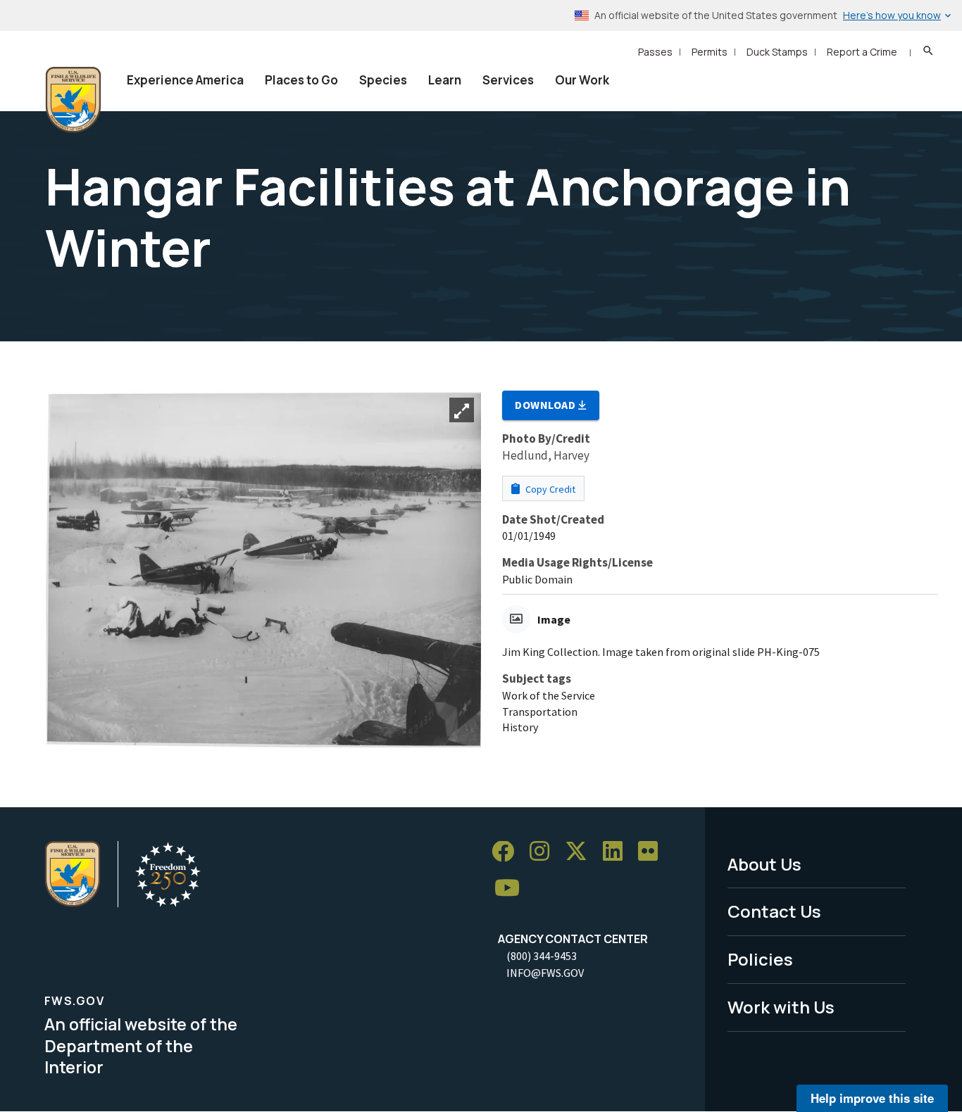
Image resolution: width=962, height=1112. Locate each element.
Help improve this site (872, 1097)
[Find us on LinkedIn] (617, 852)
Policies (760, 959)
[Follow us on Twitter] (581, 852)
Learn (444, 80)
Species (383, 80)
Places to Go (301, 80)
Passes (655, 51)
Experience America (185, 80)
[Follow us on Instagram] (544, 852)
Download (546, 405)
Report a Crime (862, 51)
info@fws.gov (545, 973)
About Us (764, 864)
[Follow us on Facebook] (508, 852)
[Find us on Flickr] (653, 852)
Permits (709, 51)
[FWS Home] (73, 100)
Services (508, 80)
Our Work (582, 80)
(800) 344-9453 (541, 956)
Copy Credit (549, 489)
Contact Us (774, 911)
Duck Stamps (777, 51)
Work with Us (781, 1006)
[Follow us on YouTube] (512, 888)
